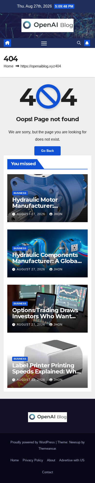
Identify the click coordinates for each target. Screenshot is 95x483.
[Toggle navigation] (44, 43)
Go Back (47, 151)
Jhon (58, 214)
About (51, 460)
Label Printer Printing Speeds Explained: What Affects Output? (47, 371)
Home (8, 66)
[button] (79, 43)
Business (20, 193)
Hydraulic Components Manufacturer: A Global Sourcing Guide (45, 261)
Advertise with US (72, 460)
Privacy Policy (33, 460)
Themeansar (47, 448)
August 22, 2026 (31, 380)
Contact (47, 472)
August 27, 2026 (31, 214)
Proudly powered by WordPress (33, 442)
